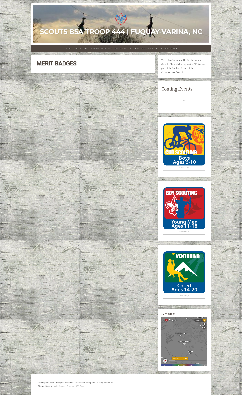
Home (68, 48)
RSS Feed (80, 386)
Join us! (139, 48)
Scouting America (100, 48)
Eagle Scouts (122, 48)
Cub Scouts (81, 48)
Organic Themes (66, 386)
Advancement (168, 48)
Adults (151, 48)
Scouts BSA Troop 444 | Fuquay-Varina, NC (121, 31)
